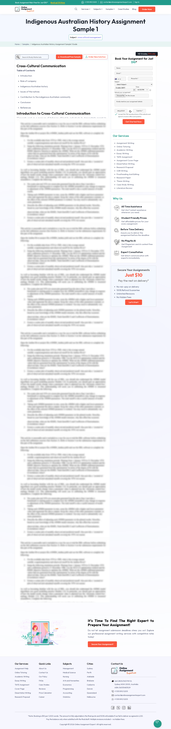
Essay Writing (123, 153)
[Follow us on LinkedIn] (129, 707)
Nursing (66, 676)
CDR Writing (122, 170)
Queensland (92, 693)
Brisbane (90, 680)
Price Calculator (45, 693)
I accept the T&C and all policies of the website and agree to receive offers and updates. (134, 114)
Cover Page (19, 689)
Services (85, 9)
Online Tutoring (123, 146)
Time (137, 87)
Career (42, 697)
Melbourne (91, 697)
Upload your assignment (123, 92)
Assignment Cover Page (127, 160)
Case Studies (123, 9)
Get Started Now (134, 121)
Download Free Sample (70, 57)
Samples (109, 9)
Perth (89, 672)
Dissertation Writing (125, 164)
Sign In (137, 2)
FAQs (41, 680)
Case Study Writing (125, 184)
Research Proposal (125, 167)
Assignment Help (21, 668)
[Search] (76, 9)
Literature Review (124, 188)
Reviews (42, 689)
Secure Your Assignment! (102, 644)
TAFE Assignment (124, 157)
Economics (67, 685)
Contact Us (43, 672)
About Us (42, 668)
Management (68, 668)
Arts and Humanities (71, 680)
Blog (134, 9)
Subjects (97, 9)
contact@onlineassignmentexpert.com (117, 2)
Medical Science (69, 672)
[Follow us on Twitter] (118, 707)
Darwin (90, 689)
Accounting (67, 693)
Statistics (66, 697)
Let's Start (133, 302)
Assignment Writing (125, 143)
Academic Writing (125, 150)
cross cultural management (89, 37)
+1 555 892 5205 (90, 2)
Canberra (91, 685)
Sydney (90, 668)
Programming (68, 689)
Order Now (147, 9)
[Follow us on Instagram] (124, 707)
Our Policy (43, 676)
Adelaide (90, 676)
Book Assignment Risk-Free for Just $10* (40, 2)
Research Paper (124, 177)
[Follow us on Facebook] (113, 707)
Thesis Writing (123, 181)
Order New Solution (97, 57)
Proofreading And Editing (128, 174)
